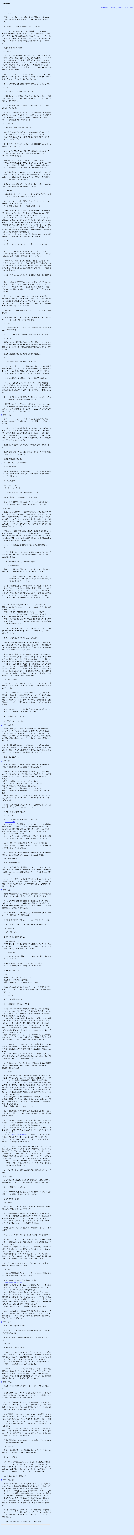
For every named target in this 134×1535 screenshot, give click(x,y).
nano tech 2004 (10, 822)
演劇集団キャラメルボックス (15, 1282)
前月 (126, 7)
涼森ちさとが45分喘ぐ (19, 1134)
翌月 (131, 7)
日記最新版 (104, 7)
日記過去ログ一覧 (116, 7)
